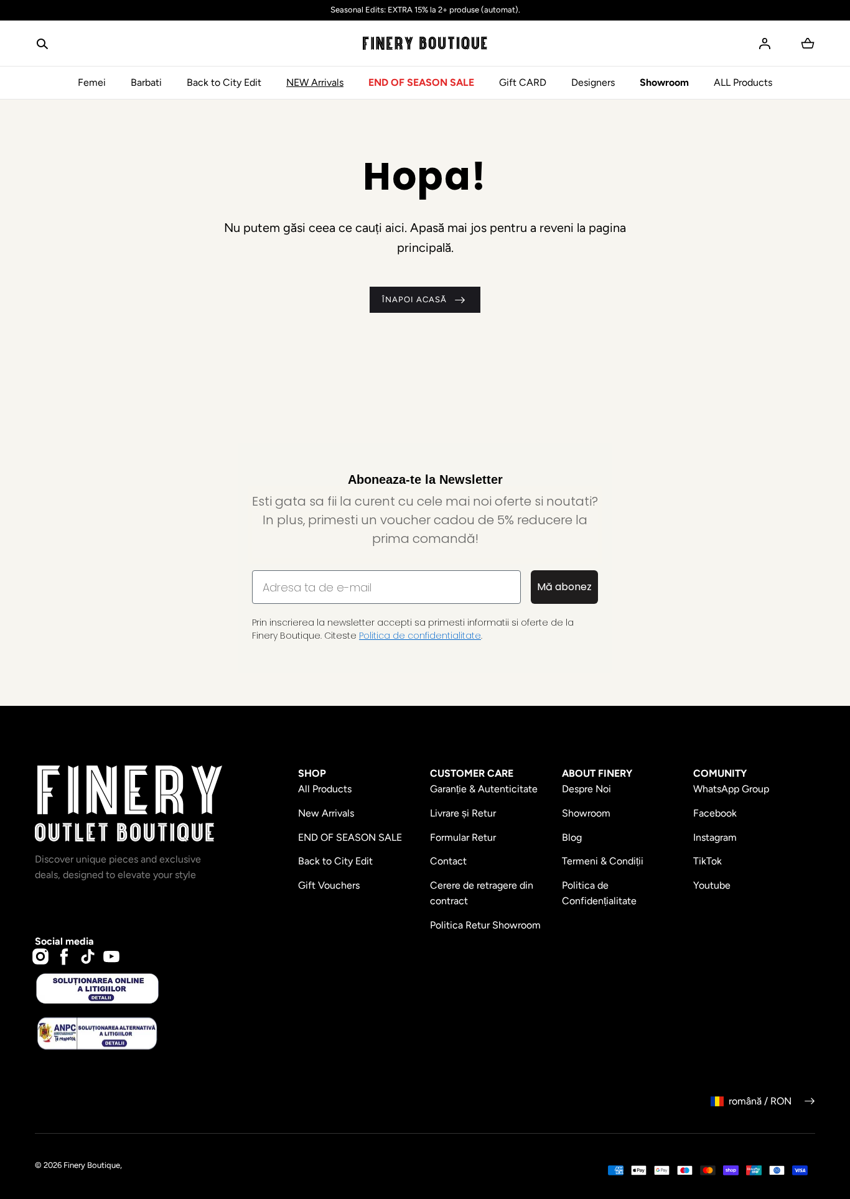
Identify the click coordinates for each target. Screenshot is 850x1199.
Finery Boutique (91, 1165)
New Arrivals (326, 813)
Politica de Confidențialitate (599, 893)
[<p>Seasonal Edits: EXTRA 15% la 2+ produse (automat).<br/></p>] (425, 10)
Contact (448, 861)
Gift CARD (522, 82)
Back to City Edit (224, 82)
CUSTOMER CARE (471, 773)
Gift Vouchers (329, 885)
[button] (42, 43)
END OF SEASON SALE (421, 82)
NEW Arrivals (314, 82)
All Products (325, 789)
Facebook (715, 813)
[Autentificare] (764, 43)
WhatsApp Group (731, 789)
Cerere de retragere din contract (481, 893)
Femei (92, 82)
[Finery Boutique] (128, 804)
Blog (572, 837)
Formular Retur (463, 837)
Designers (593, 82)
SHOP (312, 773)
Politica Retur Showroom (485, 925)
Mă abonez (564, 587)
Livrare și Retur (463, 813)
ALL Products (743, 82)
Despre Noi (586, 789)
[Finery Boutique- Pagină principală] (425, 44)
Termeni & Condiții (602, 861)
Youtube (712, 885)
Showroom (664, 82)
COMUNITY (720, 773)
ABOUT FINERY (597, 773)
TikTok (707, 861)
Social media (64, 941)
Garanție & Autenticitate (484, 789)
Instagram (715, 837)
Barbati (146, 82)
